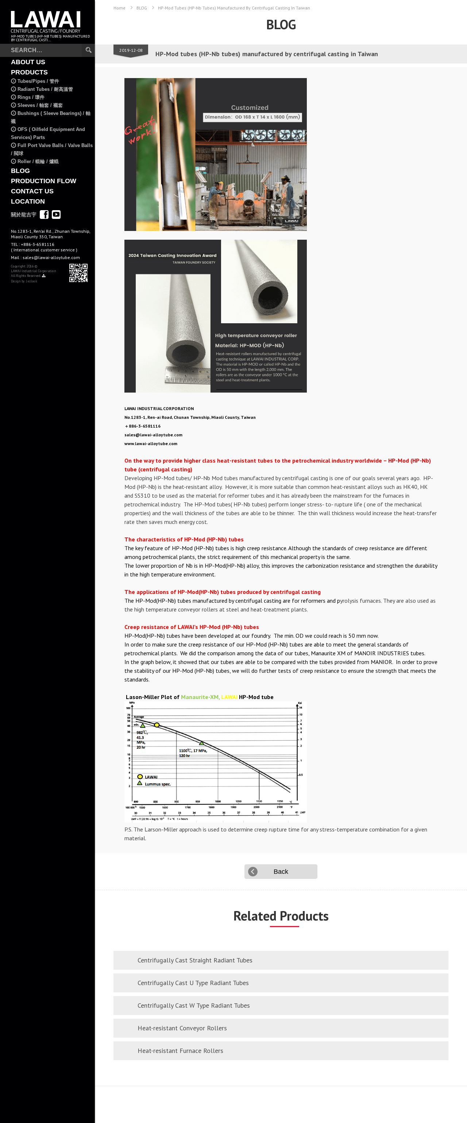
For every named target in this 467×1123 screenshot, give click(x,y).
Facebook (44, 214)
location (28, 201)
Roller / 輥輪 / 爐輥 (38, 161)
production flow (43, 181)
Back (281, 871)
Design (15, 281)
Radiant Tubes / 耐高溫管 (45, 89)
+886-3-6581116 (44, 247)
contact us (32, 191)
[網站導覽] (44, 276)
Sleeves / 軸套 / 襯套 (40, 105)
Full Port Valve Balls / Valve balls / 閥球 (52, 149)
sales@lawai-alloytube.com (51, 257)
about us (28, 62)
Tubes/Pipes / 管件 (38, 81)
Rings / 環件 (31, 97)
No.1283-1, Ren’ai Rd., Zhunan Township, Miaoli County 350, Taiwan (50, 233)
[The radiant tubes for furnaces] (280, 154)
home (119, 8)
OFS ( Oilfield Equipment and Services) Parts (48, 133)
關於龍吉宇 (23, 214)
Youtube (56, 214)
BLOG (20, 170)
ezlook (32, 281)
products (29, 72)
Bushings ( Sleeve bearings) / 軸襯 (50, 117)
